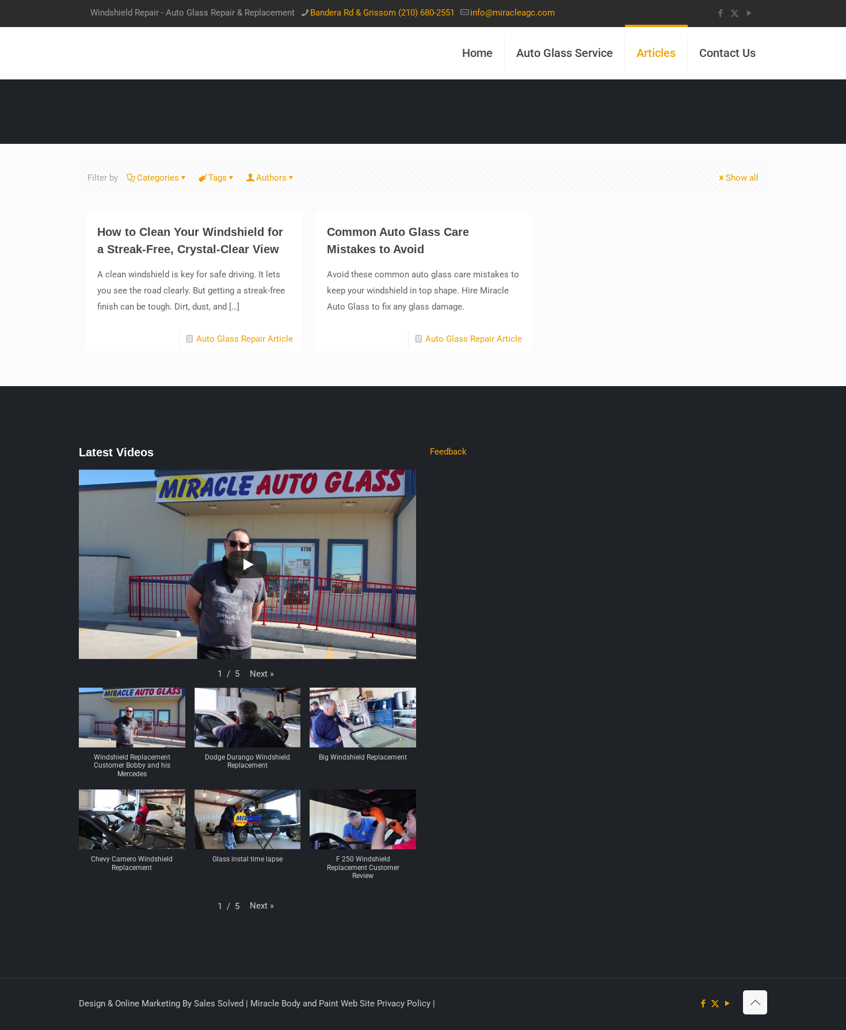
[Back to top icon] (755, 1002)
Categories (158, 178)
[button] (262, 674)
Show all (742, 178)
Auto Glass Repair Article (244, 339)
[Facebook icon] (720, 13)
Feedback (448, 452)
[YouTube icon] (749, 13)
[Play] (247, 564)
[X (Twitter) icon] (734, 13)
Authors (271, 178)
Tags (217, 178)
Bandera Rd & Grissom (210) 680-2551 (382, 12)
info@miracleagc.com (512, 12)
